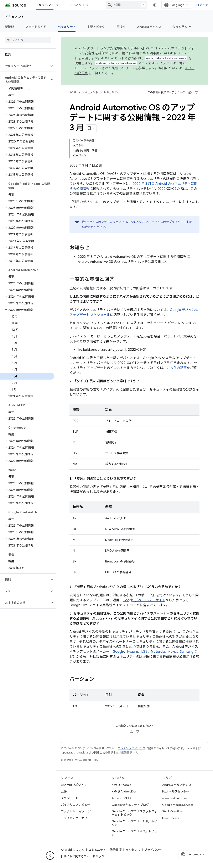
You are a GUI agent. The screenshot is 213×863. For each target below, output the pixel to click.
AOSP (73, 92)
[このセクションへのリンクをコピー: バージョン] (98, 679)
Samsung (186, 652)
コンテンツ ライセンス (131, 748)
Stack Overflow (172, 811)
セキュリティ (67, 27)
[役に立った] (190, 92)
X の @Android (121, 785)
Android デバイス (149, 27)
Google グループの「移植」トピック (134, 832)
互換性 (121, 27)
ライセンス (133, 849)
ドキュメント (45, 5)
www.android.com (174, 798)
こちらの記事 (177, 368)
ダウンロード (69, 798)
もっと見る (77, 5)
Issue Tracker (170, 818)
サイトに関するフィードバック (83, 856)
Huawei (132, 652)
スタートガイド (36, 27)
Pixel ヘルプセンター (175, 791)
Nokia (172, 652)
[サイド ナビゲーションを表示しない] (50, 855)
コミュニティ (97, 849)
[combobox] (126, 5)
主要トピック (96, 27)
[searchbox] (28, 40)
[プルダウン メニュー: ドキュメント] (59, 5)
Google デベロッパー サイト (144, 600)
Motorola (158, 652)
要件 (64, 791)
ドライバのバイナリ (74, 818)
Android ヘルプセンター (178, 785)
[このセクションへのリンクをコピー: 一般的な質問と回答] (118, 279)
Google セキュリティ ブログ (130, 805)
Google (118, 652)
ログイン (202, 5)
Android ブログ (122, 798)
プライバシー (153, 849)
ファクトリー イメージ (76, 811)
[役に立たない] (196, 92)
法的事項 (115, 849)
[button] (24, 66)
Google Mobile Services (177, 805)
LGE (144, 652)
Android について (72, 849)
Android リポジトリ (74, 785)
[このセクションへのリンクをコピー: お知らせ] (93, 248)
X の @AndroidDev (124, 791)
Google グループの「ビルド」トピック (134, 822)
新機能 (9, 27)
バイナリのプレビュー (75, 805)
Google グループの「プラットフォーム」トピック (134, 813)
